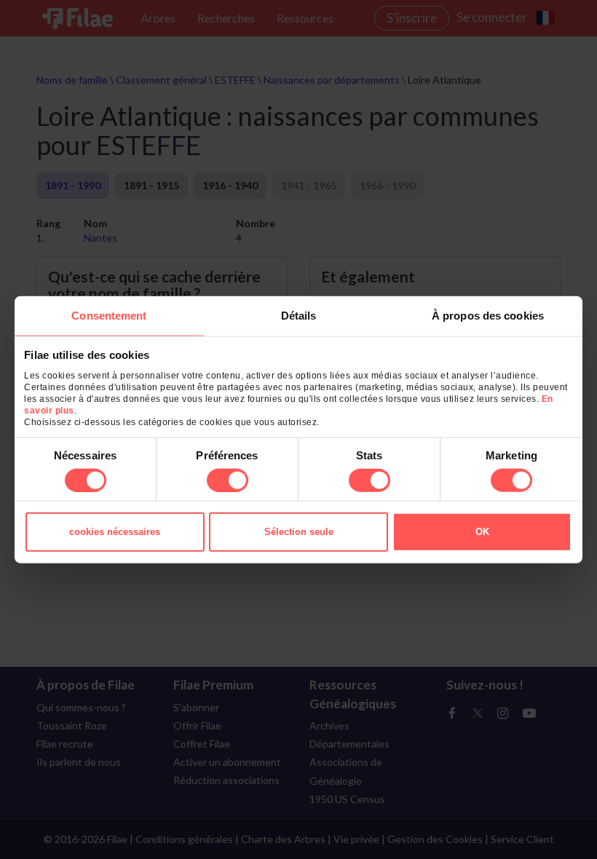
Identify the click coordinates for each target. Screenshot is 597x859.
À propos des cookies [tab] (488, 315)
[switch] (227, 479)
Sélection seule (298, 531)
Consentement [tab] (108, 315)
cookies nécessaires (114, 531)
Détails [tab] (299, 315)
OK (482, 531)
